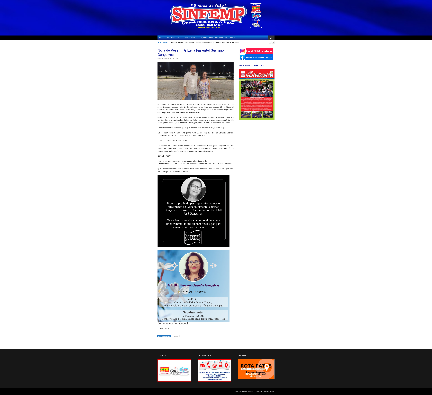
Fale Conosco (230, 38)
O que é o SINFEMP (172, 38)
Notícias (176, 336)
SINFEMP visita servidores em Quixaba (185, 42)
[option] (222, 42)
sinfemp (160, 58)
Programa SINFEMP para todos (211, 38)
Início (160, 38)
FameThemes (269, 392)
